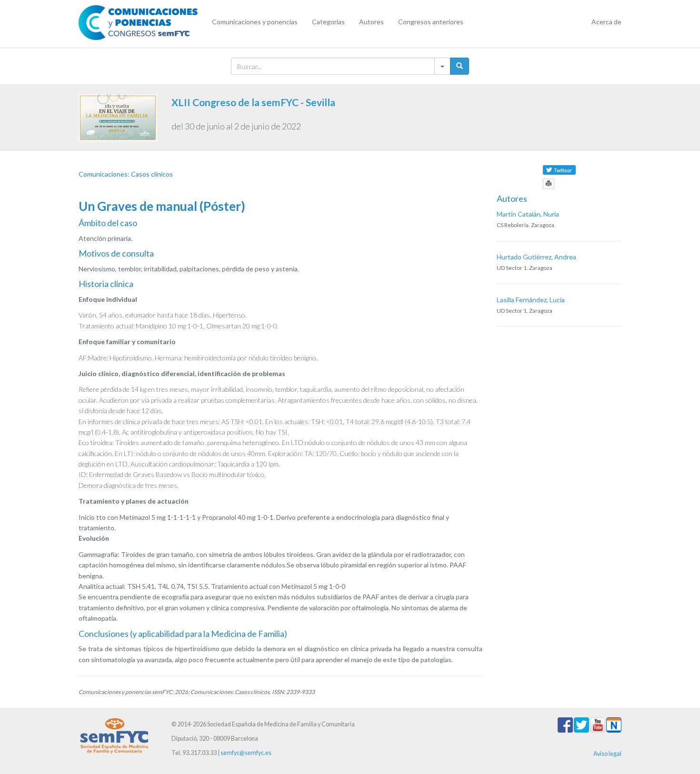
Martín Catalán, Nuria (528, 214)
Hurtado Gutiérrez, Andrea (536, 257)
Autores (371, 22)
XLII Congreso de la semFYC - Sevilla (253, 102)
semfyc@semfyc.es (245, 752)
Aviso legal (607, 753)
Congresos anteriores (430, 22)
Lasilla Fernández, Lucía (531, 300)
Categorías (328, 22)
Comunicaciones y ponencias (255, 22)
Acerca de (606, 22)
